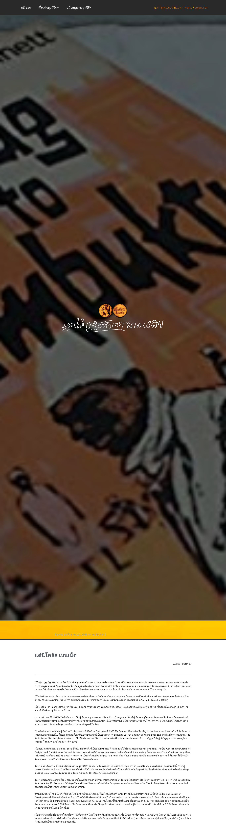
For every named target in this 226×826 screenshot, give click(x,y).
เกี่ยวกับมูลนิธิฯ (48, 7)
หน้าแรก (26, 7)
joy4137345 (98, 634)
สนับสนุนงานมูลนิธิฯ (79, 7)
